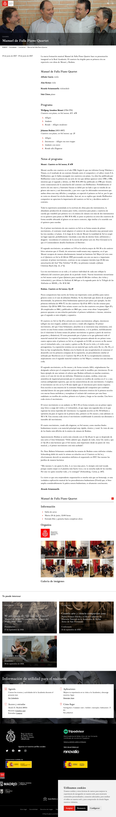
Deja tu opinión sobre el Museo (75, 742)
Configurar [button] (95, 808)
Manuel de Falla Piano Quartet (59, 498)
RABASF (4, 47)
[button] (108, 4)
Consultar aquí (20, 711)
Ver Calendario (13, 698)
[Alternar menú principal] (112, 3)
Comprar (19, 713)
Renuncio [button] (81, 808)
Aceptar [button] (69, 808)
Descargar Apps (68, 698)
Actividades (13, 47)
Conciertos (22, 47)
